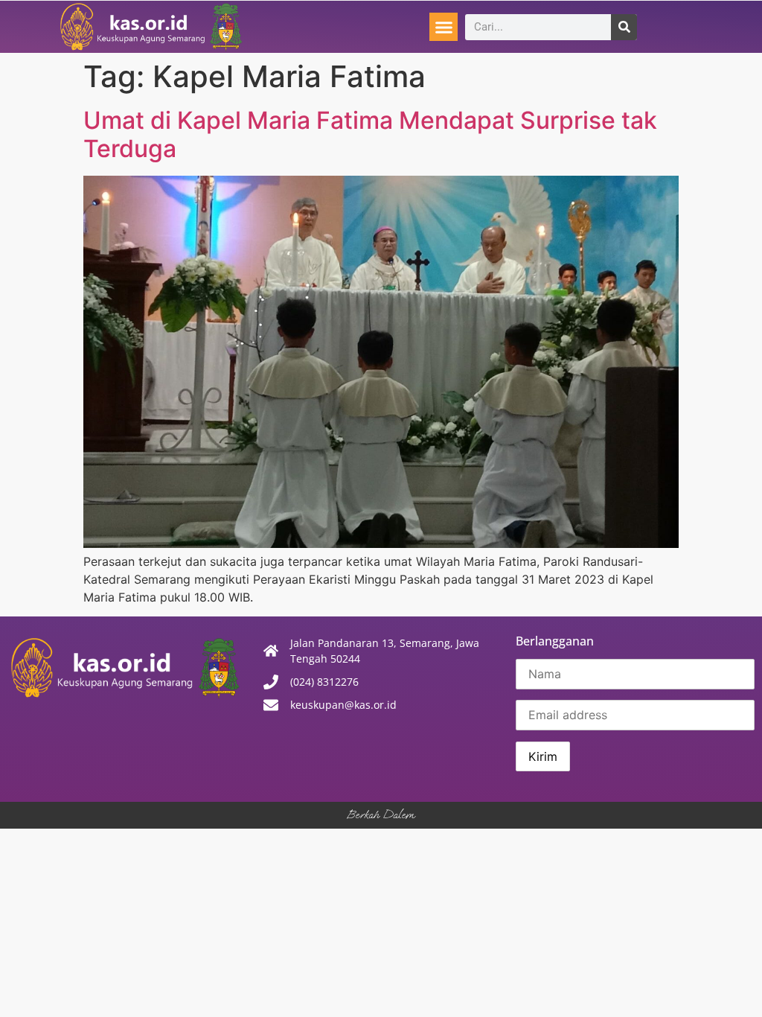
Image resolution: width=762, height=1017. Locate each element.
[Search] (624, 27)
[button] (443, 27)
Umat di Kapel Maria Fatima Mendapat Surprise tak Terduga (370, 134)
